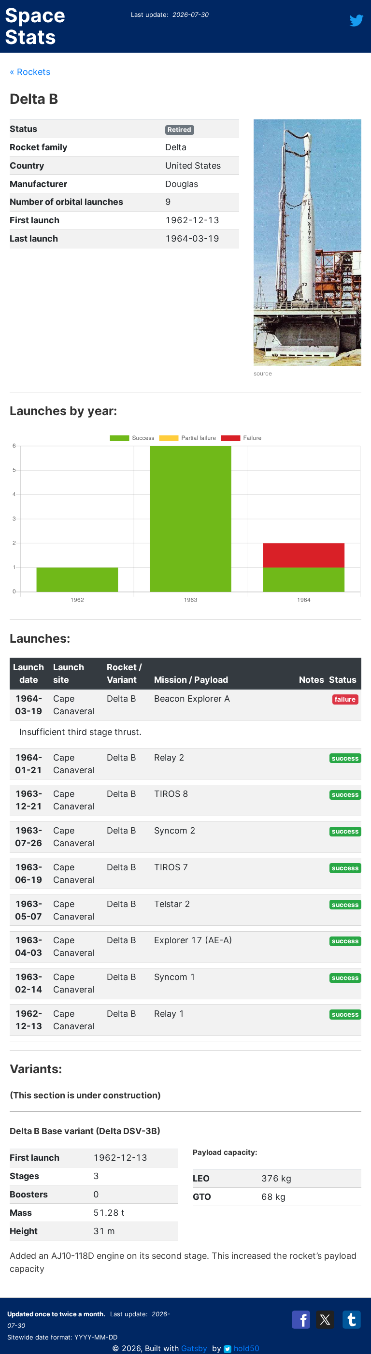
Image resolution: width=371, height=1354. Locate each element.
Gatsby (194, 1348)
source (263, 373)
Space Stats (35, 26)
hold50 (245, 1348)
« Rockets (30, 72)
